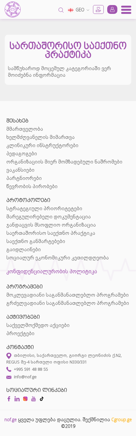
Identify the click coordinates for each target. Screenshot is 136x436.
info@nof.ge (25, 377)
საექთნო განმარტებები (35, 241)
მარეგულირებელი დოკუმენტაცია (48, 217)
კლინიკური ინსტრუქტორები (42, 145)
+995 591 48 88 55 (31, 369)
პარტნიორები (24, 178)
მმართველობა (24, 129)
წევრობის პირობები (32, 186)
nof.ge (10, 419)
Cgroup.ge (121, 419)
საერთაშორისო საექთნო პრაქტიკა (50, 233)
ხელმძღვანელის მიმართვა (40, 137)
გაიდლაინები (23, 249)
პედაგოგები (21, 153)
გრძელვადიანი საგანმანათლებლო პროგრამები (67, 303)
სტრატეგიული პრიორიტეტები (44, 208)
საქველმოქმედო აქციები (38, 325)
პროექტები (20, 333)
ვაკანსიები (20, 170)
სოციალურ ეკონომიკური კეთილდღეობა (57, 258)
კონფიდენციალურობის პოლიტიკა (51, 271)
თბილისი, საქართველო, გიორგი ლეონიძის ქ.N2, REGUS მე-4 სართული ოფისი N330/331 (64, 358)
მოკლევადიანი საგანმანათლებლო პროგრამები (67, 295)
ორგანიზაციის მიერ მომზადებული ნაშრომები (64, 162)
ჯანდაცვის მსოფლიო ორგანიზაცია (51, 225)
